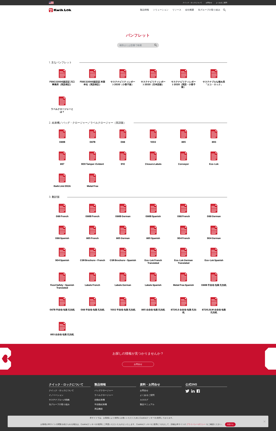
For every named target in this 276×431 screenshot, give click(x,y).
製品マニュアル (147, 404)
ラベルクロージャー (103, 395)
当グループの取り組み (209, 9)
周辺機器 (98, 408)
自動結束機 (99, 399)
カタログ (144, 399)
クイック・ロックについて (192, 3)
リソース (176, 9)
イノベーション (56, 395)
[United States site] (51, 3)
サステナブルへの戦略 (59, 399)
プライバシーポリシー (196, 424)
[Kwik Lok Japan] (60, 10)
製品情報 (144, 9)
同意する (230, 424)
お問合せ (209, 3)
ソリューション (161, 9)
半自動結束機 (100, 404)
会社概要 (189, 9)
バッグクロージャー (103, 390)
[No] (264, 421)
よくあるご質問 (221, 3)
